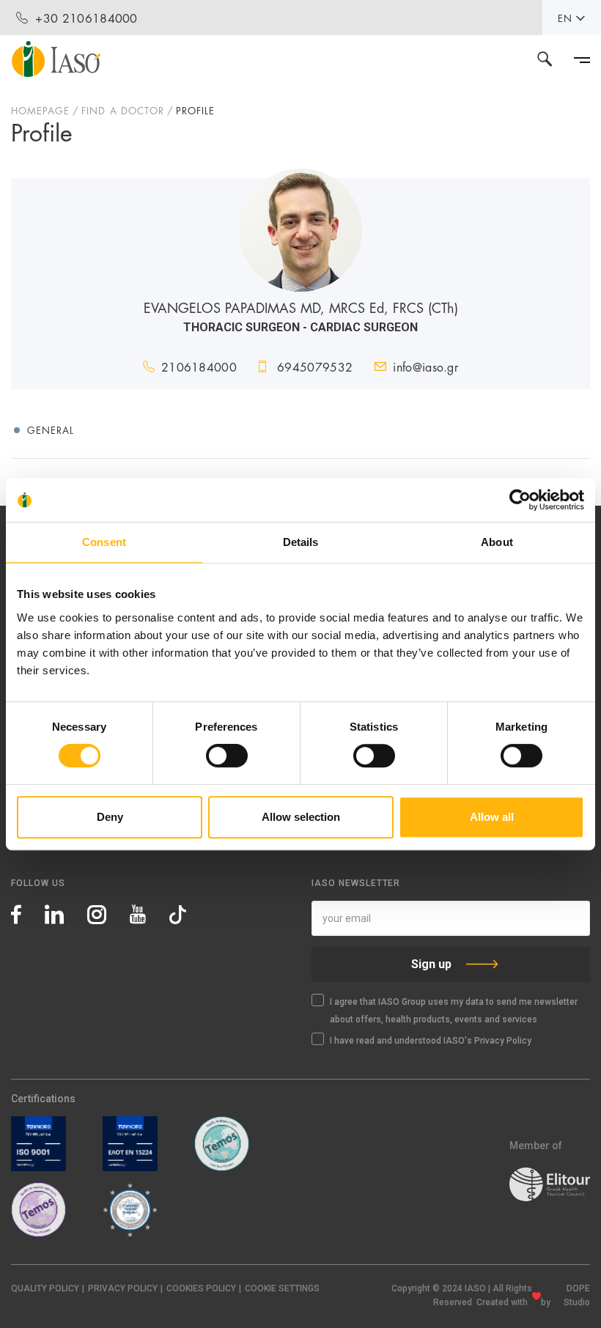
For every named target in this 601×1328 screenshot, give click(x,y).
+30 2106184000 (86, 17)
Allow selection (301, 817)
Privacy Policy (123, 1288)
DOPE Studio (577, 1295)
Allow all (492, 817)
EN (565, 17)
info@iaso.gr (425, 366)
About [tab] (497, 542)
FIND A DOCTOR (122, 110)
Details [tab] (301, 542)
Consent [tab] (104, 542)
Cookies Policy (201, 1288)
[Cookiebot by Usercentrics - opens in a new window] (520, 500)
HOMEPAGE (40, 110)
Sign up (431, 964)
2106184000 (199, 366)
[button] (282, 1289)
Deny (110, 817)
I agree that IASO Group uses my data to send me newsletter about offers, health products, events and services (454, 1011)
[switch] (227, 755)
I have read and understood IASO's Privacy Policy (430, 1041)
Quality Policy (45, 1288)
